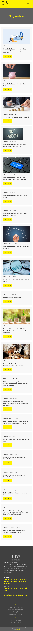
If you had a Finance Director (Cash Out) (15, 589)
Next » (8, 600)
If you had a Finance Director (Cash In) (16, 596)
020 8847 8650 (16, 620)
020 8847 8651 (16, 622)
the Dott (18, 629)
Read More (8, 56)
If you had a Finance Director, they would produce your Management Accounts (15, 581)
